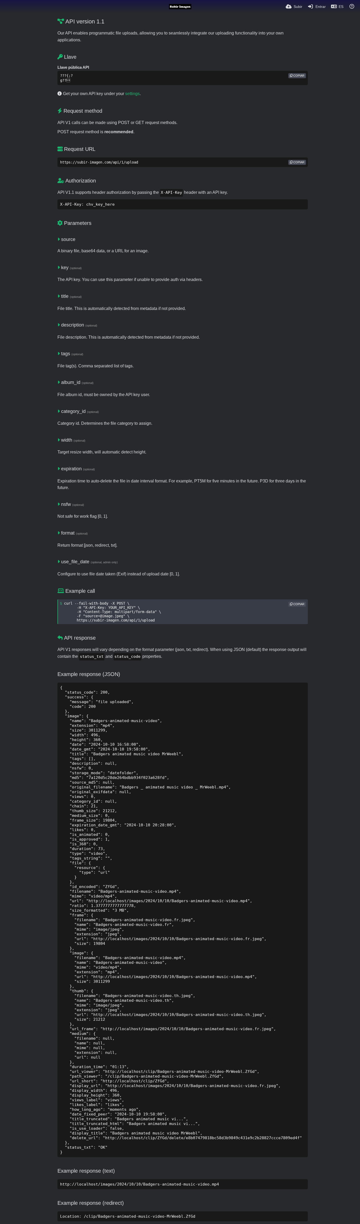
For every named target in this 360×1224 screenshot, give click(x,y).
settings (132, 93)
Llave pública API (73, 67)
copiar (298, 75)
